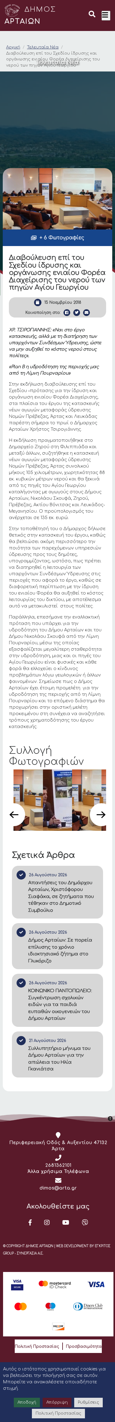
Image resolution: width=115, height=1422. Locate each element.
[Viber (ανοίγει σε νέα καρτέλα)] (85, 1222)
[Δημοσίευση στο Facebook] (66, 312)
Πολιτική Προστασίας (37, 1346)
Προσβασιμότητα (84, 1346)
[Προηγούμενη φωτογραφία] (13, 814)
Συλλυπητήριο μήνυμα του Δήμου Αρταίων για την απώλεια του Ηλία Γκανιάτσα (59, 1059)
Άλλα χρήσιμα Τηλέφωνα (58, 1171)
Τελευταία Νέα (43, 47)
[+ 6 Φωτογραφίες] (57, 198)
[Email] (86, 312)
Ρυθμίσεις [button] (88, 1402)
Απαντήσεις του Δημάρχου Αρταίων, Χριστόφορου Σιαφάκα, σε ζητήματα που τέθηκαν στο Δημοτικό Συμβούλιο (61, 896)
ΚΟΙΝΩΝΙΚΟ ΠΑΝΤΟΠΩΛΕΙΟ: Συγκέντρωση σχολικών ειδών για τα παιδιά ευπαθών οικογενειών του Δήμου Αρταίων (60, 1004)
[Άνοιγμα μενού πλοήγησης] (106, 16)
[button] (92, 15)
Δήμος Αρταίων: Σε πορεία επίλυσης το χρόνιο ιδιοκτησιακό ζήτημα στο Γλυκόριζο (60, 951)
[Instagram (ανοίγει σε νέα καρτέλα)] (47, 1222)
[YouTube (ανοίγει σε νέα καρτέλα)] (66, 1222)
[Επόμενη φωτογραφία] (101, 814)
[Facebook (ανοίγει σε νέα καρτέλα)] (30, 1222)
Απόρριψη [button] (57, 1402)
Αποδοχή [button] (26, 1402)
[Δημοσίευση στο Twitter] (76, 312)
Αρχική (13, 47)
